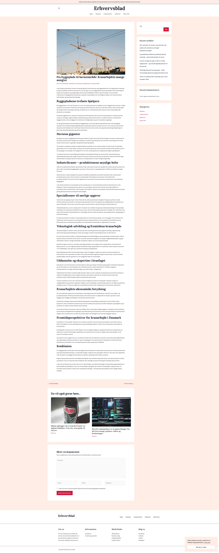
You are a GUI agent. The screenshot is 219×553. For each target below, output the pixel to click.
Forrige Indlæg (53, 383)
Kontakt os (88, 533)
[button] (59, 8)
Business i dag (116, 536)
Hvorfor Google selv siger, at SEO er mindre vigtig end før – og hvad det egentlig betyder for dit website (154, 63)
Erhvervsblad (109, 8)
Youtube (140, 536)
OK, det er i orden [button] (201, 547)
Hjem (91, 14)
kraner (81, 105)
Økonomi (117, 14)
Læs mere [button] (207, 542)
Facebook (141, 533)
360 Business (115, 533)
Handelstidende (116, 538)
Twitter (140, 538)
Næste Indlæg (129, 383)
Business (98, 14)
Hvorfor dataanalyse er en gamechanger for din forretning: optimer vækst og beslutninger (111, 431)
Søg (141, 26)
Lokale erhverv (108, 14)
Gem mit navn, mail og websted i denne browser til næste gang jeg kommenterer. (82, 488)
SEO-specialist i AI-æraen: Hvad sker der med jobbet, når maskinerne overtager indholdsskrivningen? (153, 47)
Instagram (141, 540)
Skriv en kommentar (62, 83)
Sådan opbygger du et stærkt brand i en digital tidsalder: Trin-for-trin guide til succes (68, 428)
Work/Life (126, 14)
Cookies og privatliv (91, 536)
